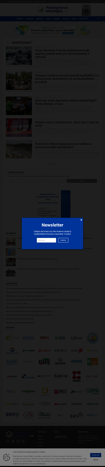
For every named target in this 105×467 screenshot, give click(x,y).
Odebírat (63, 240)
